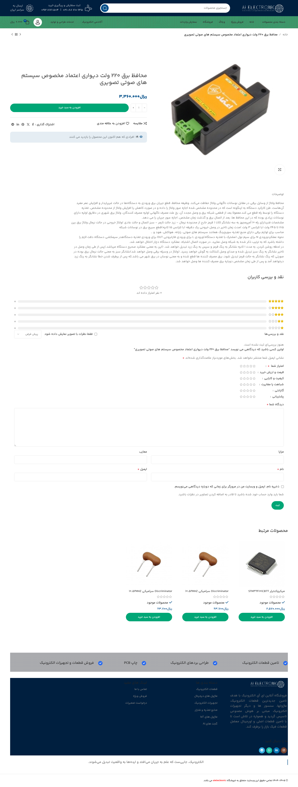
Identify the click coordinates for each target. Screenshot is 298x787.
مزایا (281, 452)
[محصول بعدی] (12, 35)
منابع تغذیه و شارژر (206, 710)
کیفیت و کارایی (273, 379)
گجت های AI (210, 724)
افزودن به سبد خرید (69, 108)
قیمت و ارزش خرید (271, 373)
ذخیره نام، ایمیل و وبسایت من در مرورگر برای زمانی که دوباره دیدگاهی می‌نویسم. (226, 486)
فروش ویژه (140, 696)
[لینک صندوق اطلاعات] (265, 663)
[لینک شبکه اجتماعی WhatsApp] (269, 750)
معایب (143, 452)
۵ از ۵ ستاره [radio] (241, 366)
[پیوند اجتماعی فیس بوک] (33, 125)
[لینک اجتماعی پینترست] (23, 125)
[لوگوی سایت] (263, 8)
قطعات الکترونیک (207, 689)
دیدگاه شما (275, 404)
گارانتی (279, 391)
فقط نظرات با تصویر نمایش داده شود (68, 334)
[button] (262, 617)
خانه (285, 34)
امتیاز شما (276, 367)
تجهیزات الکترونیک (206, 703)
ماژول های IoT (209, 717)
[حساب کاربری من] (37, 22)
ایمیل (142, 469)
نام (280, 469)
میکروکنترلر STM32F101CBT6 (266, 591)
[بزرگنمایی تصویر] (280, 170)
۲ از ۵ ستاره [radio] (250, 366)
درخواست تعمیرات (136, 703)
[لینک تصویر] (267, 684)
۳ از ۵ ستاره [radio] (247, 366)
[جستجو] (105, 8)
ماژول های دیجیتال (206, 696)
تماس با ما (140, 689)
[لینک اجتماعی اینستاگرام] (284, 750)
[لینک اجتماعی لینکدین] (17, 125)
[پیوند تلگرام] (12, 125)
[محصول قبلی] (20, 35)
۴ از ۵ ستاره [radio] (244, 366)
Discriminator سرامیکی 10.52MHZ (206, 591)
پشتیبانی (277, 397)
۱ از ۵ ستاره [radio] (254, 366)
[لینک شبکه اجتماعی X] (28, 125)
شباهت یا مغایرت (272, 385)
